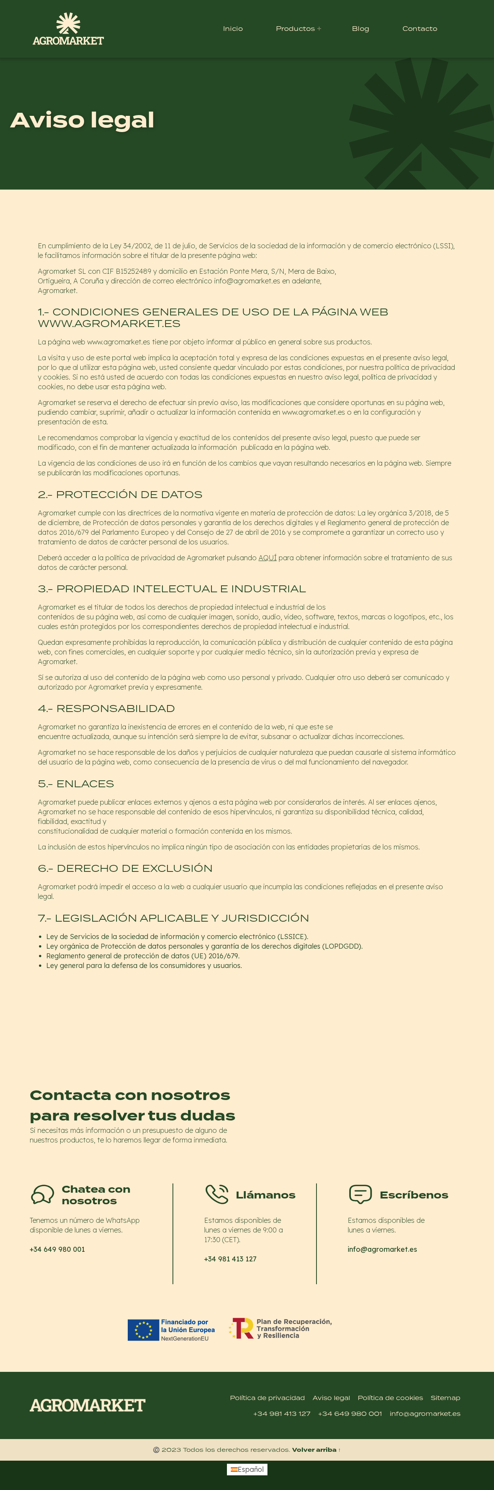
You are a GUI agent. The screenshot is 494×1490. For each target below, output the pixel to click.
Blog (360, 28)
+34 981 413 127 (226, 1279)
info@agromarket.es (378, 1269)
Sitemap (445, 1398)
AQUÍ (268, 557)
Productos (295, 28)
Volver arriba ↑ (316, 1450)
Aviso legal (331, 1398)
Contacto (420, 28)
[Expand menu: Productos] (319, 29)
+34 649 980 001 (53, 1269)
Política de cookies (390, 1398)
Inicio (233, 28)
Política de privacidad (267, 1398)
